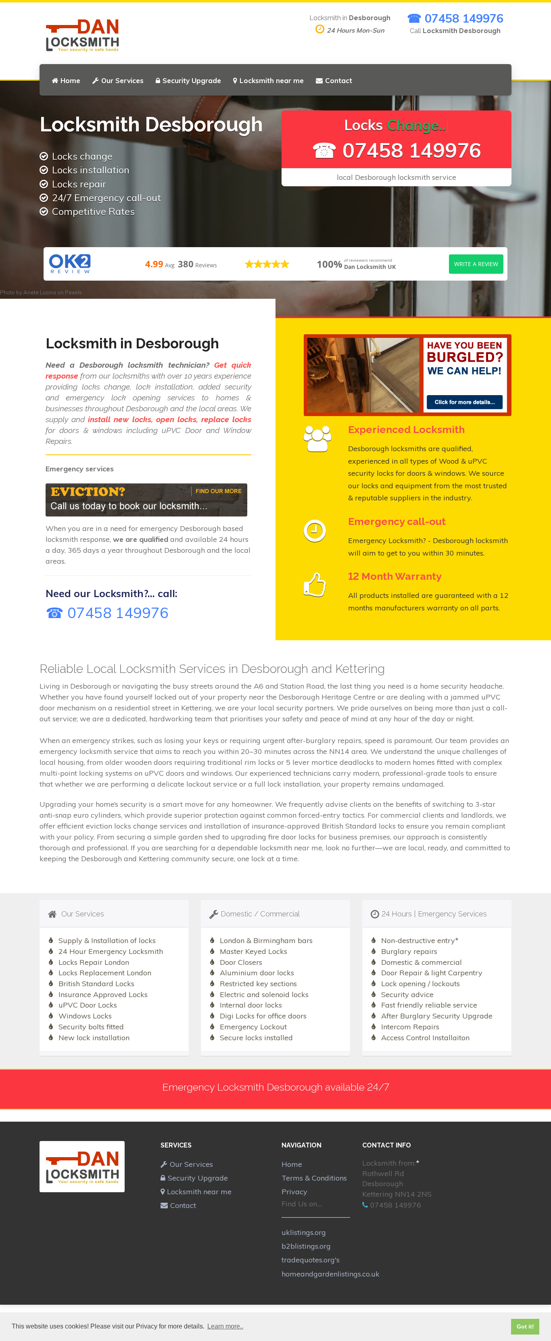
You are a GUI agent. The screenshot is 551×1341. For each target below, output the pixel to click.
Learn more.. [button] (225, 1326)
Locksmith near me (272, 80)
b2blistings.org (306, 1246)
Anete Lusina (39, 292)
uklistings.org (304, 1232)
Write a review (476, 264)
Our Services (122, 80)
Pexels (73, 292)
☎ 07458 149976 (455, 18)
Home (70, 80)
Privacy (294, 1191)
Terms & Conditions (314, 1178)
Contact (338, 80)
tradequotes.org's (311, 1259)
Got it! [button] (525, 1326)
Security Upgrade (192, 80)
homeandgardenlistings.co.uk (331, 1274)
